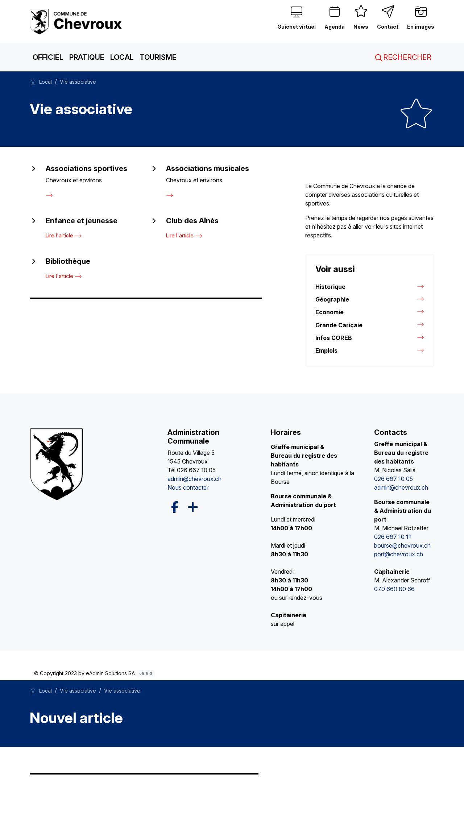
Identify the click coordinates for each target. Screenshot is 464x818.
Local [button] (122, 57)
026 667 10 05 (196, 470)
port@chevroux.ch (398, 554)
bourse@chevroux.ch (402, 545)
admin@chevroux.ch (194, 478)
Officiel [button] (48, 57)
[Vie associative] (77, 21)
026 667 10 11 (392, 536)
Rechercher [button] (406, 57)
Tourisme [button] (158, 57)
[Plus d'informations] (192, 507)
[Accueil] (33, 81)
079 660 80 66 (394, 589)
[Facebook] (174, 507)
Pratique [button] (86, 57)
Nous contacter (187, 487)
